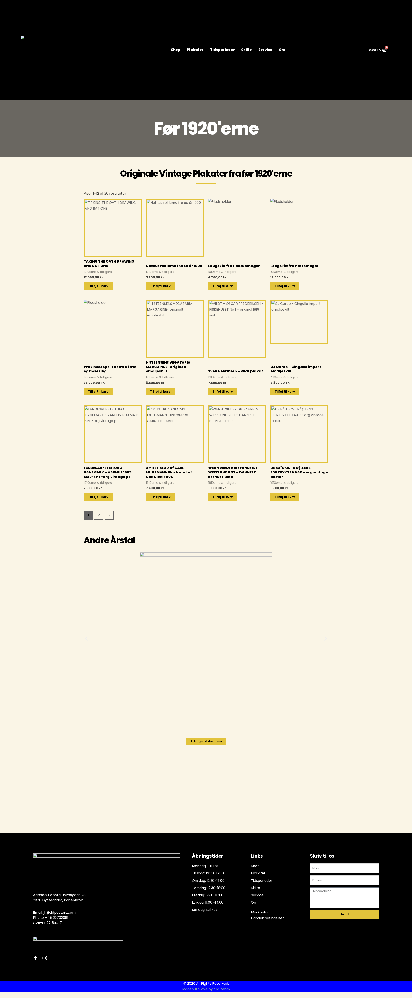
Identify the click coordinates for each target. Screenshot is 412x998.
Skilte (246, 50)
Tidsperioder (222, 50)
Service (265, 50)
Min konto (259, 912)
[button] (86, 638)
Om (282, 50)
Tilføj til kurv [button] (98, 286)
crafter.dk (222, 989)
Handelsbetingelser (267, 918)
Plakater (195, 50)
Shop (175, 50)
